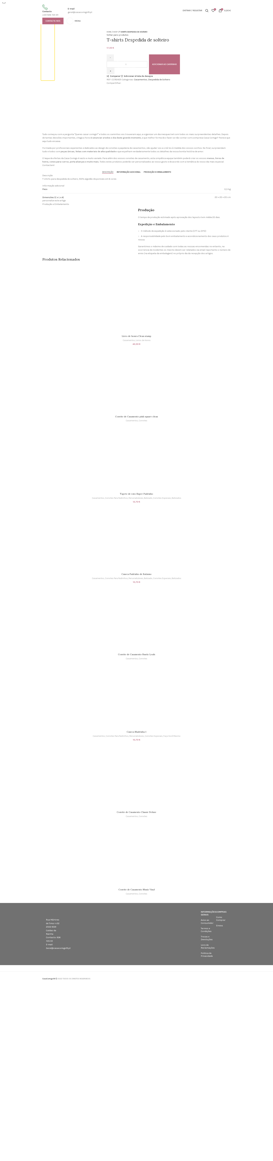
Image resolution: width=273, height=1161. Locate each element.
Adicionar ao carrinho (164, 64)
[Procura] (207, 10)
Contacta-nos (53, 21)
